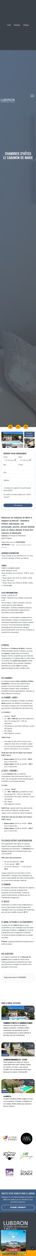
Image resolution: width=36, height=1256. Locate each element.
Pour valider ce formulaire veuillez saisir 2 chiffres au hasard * (17, 495)
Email (4, 472)
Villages (26, 25)
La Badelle (7, 1096)
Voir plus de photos (29, 434)
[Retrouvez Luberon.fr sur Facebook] (4, 1229)
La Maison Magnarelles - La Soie (15, 1059)
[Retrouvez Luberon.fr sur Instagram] (9, 1229)
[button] (32, 96)
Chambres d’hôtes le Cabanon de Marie (18, 1023)
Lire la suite (7, 585)
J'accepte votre (17, 489)
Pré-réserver (18, 505)
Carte (9, 25)
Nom (4, 464)
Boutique (17, 25)
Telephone (6, 480)
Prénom (21, 464)
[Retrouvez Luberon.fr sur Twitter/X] (7, 1229)
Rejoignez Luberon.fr (18, 1207)
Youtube (14, 1229)
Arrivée (5, 457)
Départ (20, 457)
